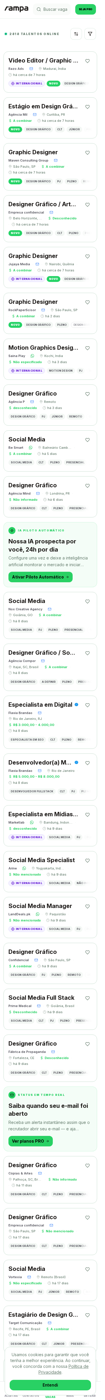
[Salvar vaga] (87, 61)
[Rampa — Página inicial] (16, 9)
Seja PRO (85, 9)
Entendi (50, 1384)
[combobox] (76, 34)
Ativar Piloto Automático (38, 576)
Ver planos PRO (28, 1141)
